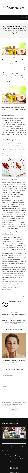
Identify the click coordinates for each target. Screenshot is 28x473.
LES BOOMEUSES (10, 471)
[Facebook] (10, 468)
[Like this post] (18, 296)
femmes (20, 271)
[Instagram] (24, 17)
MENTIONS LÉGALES (19, 471)
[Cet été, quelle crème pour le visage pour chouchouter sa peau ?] (14, 345)
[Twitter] (22, 17)
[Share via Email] (23, 296)
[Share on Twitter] (21, 296)
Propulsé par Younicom (14, 472)
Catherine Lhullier (9, 64)
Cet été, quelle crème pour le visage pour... (14, 360)
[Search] (26, 17)
